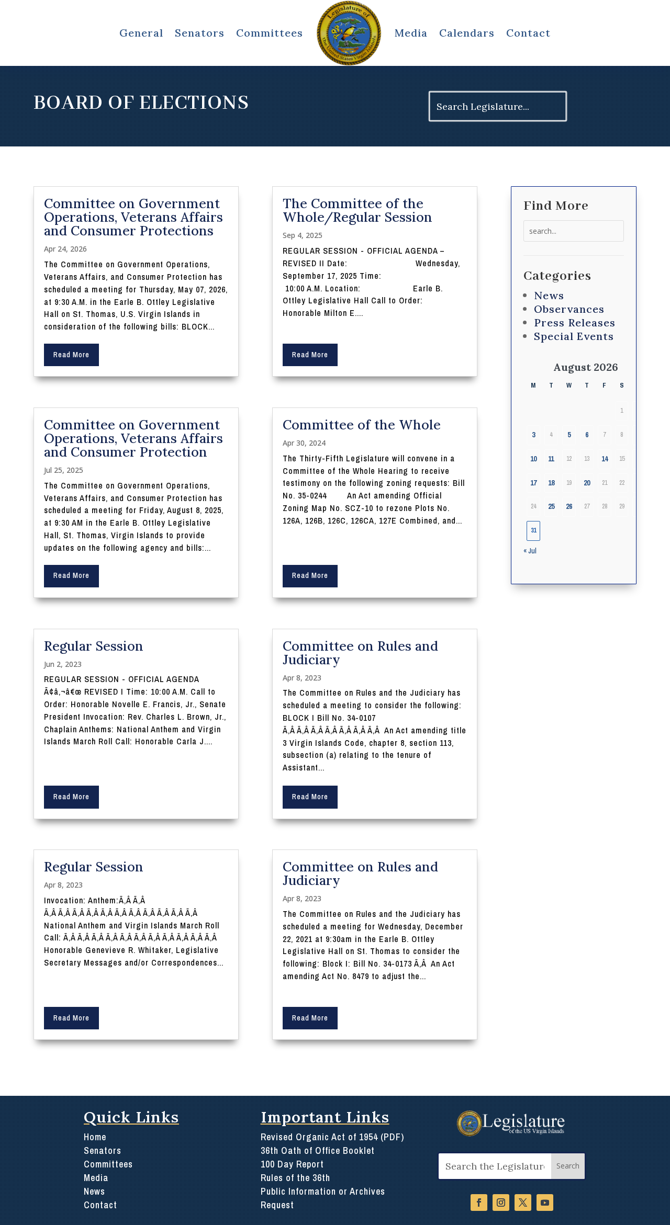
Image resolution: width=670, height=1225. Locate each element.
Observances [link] (569, 308)
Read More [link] (71, 354)
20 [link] (587, 482)
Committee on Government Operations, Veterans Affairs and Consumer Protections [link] (133, 217)
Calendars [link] (467, 32)
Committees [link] (269, 32)
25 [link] (551, 506)
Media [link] (411, 32)
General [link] (141, 32)
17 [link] (533, 482)
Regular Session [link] (93, 646)
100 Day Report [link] (292, 1164)
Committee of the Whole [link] (362, 424)
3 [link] (533, 434)
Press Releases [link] (575, 322)
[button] (568, 1166)
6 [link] (586, 434)
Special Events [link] (574, 336)
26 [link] (569, 506)
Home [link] (95, 1137)
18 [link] (551, 482)
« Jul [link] (530, 550)
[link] (349, 33)
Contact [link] (528, 32)
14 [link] (604, 458)
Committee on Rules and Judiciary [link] (360, 653)
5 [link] (569, 434)
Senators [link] (200, 32)
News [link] (549, 295)
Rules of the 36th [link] (295, 1178)
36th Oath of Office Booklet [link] (318, 1150)
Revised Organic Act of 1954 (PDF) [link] (332, 1137)
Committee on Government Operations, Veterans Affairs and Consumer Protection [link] (133, 438)
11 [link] (551, 458)
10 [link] (533, 458)
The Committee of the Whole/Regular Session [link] (357, 210)
